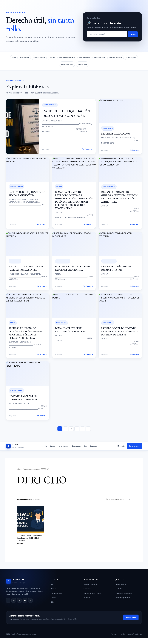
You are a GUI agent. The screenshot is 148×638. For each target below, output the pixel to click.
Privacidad (122, 634)
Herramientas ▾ (64, 446)
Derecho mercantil (67, 64)
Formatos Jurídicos (115, 58)
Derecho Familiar (39, 58)
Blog (85, 446)
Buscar (133, 34)
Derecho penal (131, 58)
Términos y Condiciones (124, 593)
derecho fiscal (82, 64)
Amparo (52, 58)
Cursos (52, 446)
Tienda (53, 597)
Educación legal (99, 58)
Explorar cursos (134, 446)
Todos (14, 58)
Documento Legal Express (92, 593)
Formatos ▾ (76, 446)
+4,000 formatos (56, 593)
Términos (114, 634)
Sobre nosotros (121, 584)
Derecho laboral (84, 58)
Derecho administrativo (67, 58)
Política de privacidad (123, 597)
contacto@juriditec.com (134, 634)
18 (82, 429)
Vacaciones (87, 589)
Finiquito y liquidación (90, 584)
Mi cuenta (120, 446)
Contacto (93, 446)
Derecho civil (24, 58)
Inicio (45, 446)
